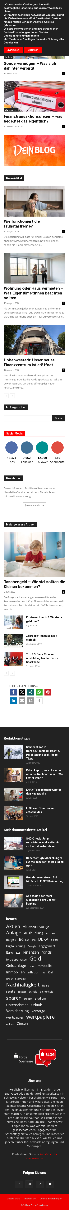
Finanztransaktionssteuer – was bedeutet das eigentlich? (33, 118)
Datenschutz (13, 1198)
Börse (24, 939)
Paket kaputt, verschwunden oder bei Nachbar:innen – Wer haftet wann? (44, 774)
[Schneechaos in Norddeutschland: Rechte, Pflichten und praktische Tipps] (13, 752)
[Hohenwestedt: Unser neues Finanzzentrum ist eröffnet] (34, 340)
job (43, 972)
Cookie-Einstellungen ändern (21, 36)
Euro (9, 952)
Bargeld (11, 939)
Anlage (13, 933)
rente (11, 991)
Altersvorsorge (36, 927)
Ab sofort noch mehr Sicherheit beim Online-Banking (41, 899)
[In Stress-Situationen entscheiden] (13, 813)
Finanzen (31, 952)
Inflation (33, 972)
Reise (45, 985)
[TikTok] (40, 1184)
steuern (28, 998)
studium (40, 999)
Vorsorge (38, 1011)
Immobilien (15, 972)
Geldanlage (16, 965)
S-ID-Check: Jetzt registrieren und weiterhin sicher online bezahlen (42, 842)
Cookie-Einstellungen (51, 1198)
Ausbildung (33, 933)
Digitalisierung (15, 946)
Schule (33, 991)
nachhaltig (20, 978)
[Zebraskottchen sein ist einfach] (13, 640)
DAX (33, 940)
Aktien (13, 926)
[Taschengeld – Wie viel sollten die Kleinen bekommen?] (34, 554)
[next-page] (12, 396)
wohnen (10, 1023)
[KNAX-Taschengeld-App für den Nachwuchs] (13, 794)
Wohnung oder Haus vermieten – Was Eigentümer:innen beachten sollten (33, 293)
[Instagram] (29, 1184)
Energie (32, 946)
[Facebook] (19, 1184)
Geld (35, 958)
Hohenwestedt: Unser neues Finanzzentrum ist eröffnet (29, 362)
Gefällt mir (11, 442)
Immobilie (44, 966)
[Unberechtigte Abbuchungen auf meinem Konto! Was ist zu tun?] (13, 863)
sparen (13, 998)
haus (31, 966)
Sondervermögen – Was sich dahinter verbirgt (30, 66)
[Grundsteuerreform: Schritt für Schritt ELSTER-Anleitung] (13, 882)
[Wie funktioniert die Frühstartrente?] (34, 201)
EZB (18, 952)
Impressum (30, 1198)
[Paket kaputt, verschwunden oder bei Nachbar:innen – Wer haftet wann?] (13, 775)
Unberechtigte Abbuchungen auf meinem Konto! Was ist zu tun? (45, 861)
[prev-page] (6, 396)
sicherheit (46, 991)
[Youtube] (50, 1184)
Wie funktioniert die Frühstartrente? (22, 223)
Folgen (27, 442)
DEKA (43, 939)
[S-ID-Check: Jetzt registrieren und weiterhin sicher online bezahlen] (13, 843)
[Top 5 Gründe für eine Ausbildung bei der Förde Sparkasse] (13, 659)
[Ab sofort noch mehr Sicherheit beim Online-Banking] (13, 900)
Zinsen (22, 1023)
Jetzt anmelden (33, 505)
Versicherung (17, 1011)
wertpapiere (40, 1017)
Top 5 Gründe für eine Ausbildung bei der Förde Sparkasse (42, 658)
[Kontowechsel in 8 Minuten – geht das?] (13, 622)
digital (54, 939)
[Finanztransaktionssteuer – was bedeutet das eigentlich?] (34, 96)
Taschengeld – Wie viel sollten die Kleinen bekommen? (34, 584)
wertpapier (15, 1017)
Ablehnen (33, 49)
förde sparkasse (16, 959)
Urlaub (36, 1005)
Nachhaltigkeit (22, 985)
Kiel (50, 972)
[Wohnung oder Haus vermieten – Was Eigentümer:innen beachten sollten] (34, 268)
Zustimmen (13, 49)
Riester (22, 991)
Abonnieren (57, 442)
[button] (13, 692)
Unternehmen (17, 1005)
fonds (47, 952)
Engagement (47, 946)
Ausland (51, 933)
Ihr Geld (8, 57)
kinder (9, 978)
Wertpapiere (10, 109)
